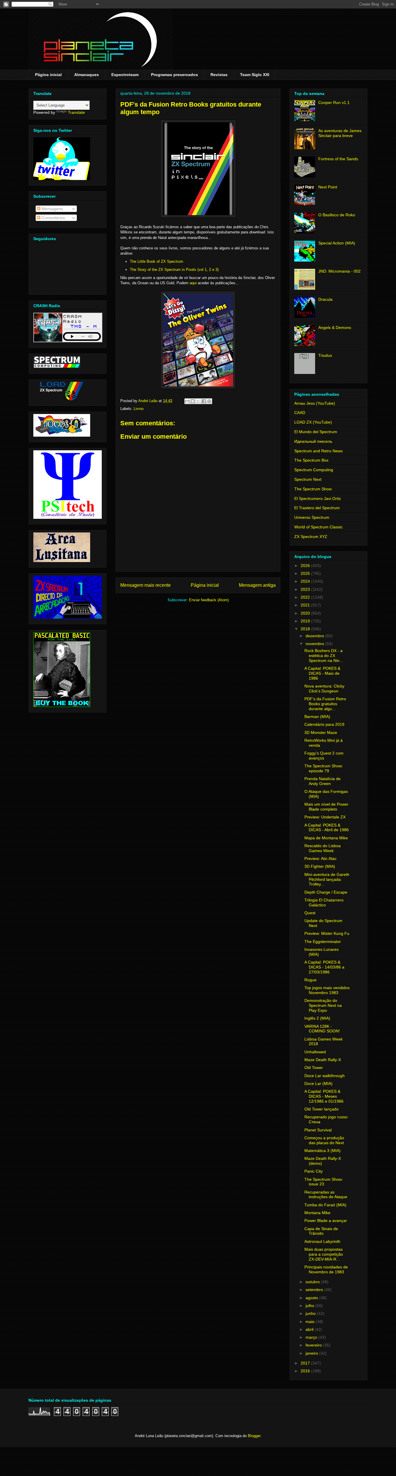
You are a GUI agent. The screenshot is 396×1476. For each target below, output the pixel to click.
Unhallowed (315, 1052)
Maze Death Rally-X (322, 1059)
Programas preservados (174, 74)
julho (310, 1305)
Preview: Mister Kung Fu (326, 933)
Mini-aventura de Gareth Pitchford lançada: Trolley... (326, 879)
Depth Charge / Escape (325, 892)
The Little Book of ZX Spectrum (156, 261)
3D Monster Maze (320, 732)
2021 (306, 605)
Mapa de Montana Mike (326, 838)
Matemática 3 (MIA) (322, 1150)
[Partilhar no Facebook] (204, 401)
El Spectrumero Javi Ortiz (317, 498)
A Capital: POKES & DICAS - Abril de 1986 (326, 827)
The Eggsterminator (322, 941)
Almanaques (86, 74)
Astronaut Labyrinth (322, 1241)
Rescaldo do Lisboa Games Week (322, 848)
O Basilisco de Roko (336, 215)
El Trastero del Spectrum (317, 507)
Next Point (327, 187)
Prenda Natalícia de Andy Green (322, 781)
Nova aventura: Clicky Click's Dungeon (324, 688)
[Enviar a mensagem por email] (187, 401)
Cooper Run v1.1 (334, 102)
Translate (76, 112)
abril (310, 1329)
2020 (306, 613)
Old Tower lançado (321, 1109)
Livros (139, 408)
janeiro (312, 1353)
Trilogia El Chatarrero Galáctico (324, 902)
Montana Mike (317, 1212)
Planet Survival (318, 1130)
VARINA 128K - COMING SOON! (322, 1029)
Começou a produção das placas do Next (324, 1140)
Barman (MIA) (317, 716)
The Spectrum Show (313, 489)
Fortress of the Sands (338, 158)
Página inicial (48, 74)
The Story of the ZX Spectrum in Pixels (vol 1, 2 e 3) (174, 269)
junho (311, 1313)
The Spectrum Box (311, 460)
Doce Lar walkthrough (324, 1075)
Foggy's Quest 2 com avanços (324, 755)
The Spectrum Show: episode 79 (323, 768)
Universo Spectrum (311, 517)
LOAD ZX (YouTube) (313, 422)
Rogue (310, 980)
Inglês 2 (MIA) (317, 1018)
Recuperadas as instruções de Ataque (325, 1194)
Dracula (325, 299)
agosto (312, 1297)
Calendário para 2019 (324, 724)
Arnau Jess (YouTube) (314, 403)
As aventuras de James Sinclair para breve (340, 133)
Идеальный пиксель (313, 441)
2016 (306, 1371)
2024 (306, 581)
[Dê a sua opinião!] (193, 401)
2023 (306, 589)
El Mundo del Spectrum (315, 431)
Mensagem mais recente (145, 585)
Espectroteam (125, 74)
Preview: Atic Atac (320, 858)
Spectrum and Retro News (318, 451)
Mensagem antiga (257, 585)
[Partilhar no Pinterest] (209, 401)
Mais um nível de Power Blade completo (326, 806)
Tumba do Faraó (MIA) (325, 1205)
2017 (306, 1363)
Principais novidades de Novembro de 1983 (326, 1269)
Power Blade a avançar (325, 1220)
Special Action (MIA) (336, 243)
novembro (315, 643)
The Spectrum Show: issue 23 (323, 1182)
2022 (306, 597)
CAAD (299, 412)
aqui (193, 283)
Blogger (254, 1436)
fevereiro (314, 1345)
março (312, 1337)
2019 (306, 621)
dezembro (315, 635)
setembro (315, 1289)
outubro (313, 1281)
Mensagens (51, 208)
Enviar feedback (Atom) (209, 600)
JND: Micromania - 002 (339, 271)
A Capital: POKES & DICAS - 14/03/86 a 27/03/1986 (324, 967)
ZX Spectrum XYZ (310, 536)
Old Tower (313, 1067)
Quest (309, 912)
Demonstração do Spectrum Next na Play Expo (323, 1005)
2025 (306, 573)
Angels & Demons (334, 327)
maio (311, 1321)
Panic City (313, 1171)
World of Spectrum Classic (318, 527)
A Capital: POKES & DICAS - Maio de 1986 (322, 673)
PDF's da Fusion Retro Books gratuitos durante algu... (325, 703)
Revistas (219, 74)
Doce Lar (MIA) (318, 1083)
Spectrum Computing (313, 469)
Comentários (52, 217)
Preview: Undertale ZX (325, 817)
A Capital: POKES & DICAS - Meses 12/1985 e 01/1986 (324, 1096)
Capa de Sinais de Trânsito (321, 1231)
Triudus (325, 355)
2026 (306, 565)
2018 (306, 629)
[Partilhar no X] (198, 401)
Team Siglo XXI (254, 74)
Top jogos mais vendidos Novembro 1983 (327, 990)
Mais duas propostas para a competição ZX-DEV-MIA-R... (323, 1254)
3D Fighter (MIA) (319, 866)
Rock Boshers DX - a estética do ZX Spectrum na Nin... (323, 655)
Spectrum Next (307, 479)
